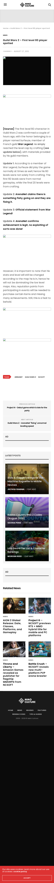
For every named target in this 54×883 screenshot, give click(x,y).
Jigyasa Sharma (16, 489)
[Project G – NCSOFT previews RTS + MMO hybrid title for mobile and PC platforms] (39, 605)
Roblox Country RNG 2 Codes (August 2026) (25, 516)
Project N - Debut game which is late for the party (27, 409)
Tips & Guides (35, 714)
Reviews (29, 710)
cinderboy (7, 51)
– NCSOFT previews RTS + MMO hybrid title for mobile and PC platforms (39, 628)
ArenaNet (19, 377)
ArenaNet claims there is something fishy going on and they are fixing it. (27, 198)
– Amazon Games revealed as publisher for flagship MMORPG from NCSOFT (13, 674)
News (5, 35)
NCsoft (41, 377)
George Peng (14, 523)
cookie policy (20, 871)
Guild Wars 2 (30, 377)
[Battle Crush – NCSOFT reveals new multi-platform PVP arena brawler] (39, 649)
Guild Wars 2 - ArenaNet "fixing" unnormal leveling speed (27, 424)
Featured (42, 710)
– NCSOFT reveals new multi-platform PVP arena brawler (38, 670)
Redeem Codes (18, 714)
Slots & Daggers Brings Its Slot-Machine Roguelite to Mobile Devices (26, 481)
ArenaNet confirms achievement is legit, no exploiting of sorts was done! (25, 224)
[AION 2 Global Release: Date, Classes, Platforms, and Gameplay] (14, 605)
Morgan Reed (15, 556)
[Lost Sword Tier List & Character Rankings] (27, 546)
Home (5, 28)
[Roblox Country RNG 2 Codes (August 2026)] (27, 512)
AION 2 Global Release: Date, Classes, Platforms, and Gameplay (12, 626)
